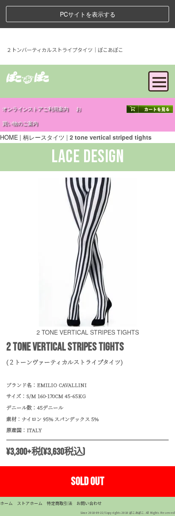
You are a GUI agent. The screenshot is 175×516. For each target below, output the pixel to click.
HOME (9, 137)
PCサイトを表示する (88, 14)
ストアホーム (29, 503)
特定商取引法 (59, 503)
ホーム (6, 503)
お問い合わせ (89, 503)
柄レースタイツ (44, 137)
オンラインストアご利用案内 (35, 109)
